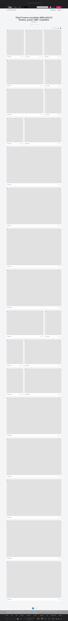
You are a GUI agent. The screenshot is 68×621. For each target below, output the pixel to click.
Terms (14, 618)
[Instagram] (61, 619)
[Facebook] (56, 619)
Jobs (12, 615)
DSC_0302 (9, 599)
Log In (54, 7)
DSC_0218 (47, 56)
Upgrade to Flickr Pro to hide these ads (34, 2)
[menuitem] (25, 7)
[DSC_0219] (25, 72)
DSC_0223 (47, 85)
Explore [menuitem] (15, 7)
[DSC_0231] (53, 101)
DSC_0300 (9, 558)
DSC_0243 (9, 184)
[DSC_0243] (34, 165)
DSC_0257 (9, 266)
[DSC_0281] (43, 352)
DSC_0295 (9, 517)
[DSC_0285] (34, 415)
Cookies (35, 615)
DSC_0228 (9, 114)
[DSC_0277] (53, 323)
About (7, 615)
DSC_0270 (9, 336)
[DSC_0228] (25, 101)
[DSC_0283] (15, 381)
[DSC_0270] (25, 323)
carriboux (34, 21)
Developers (29, 615)
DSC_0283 (9, 394)
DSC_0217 (28, 56)
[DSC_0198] (15, 42)
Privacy (10, 618)
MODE (20, 7)
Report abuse (53, 615)
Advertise (22, 615)
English (60, 615)
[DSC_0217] (34, 42)
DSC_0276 (9, 365)
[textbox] (43, 7)
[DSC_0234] (15, 130)
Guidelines (41, 615)
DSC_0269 (9, 307)
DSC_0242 (27, 143)
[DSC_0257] (34, 247)
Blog (16, 615)
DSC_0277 (47, 336)
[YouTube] (59, 619)
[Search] (38, 7)
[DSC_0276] (15, 352)
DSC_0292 (9, 476)
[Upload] (50, 7)
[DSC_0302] (34, 579)
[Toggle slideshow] (53, 28)
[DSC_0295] (34, 497)
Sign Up (58, 7)
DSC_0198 (9, 56)
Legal (7, 618)
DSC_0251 (9, 225)
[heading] (9, 7)
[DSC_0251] (34, 206)
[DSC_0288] (43, 381)
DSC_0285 (9, 435)
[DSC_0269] (34, 288)
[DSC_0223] (53, 72)
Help (47, 615)
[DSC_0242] (43, 130)
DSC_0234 (9, 143)
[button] (53, 10)
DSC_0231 (47, 114)
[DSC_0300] (34, 538)
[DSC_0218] (52, 42)
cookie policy (36, 612)
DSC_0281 (27, 365)
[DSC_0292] (34, 456)
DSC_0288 (27, 394)
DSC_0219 (9, 85)
